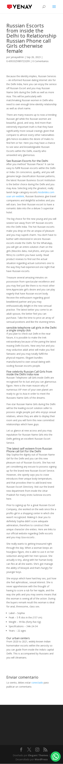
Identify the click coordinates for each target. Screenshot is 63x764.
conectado (37, 682)
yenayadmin (17, 57)
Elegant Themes (38, 755)
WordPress (41, 759)
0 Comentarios (40, 61)
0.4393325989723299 (18, 61)
